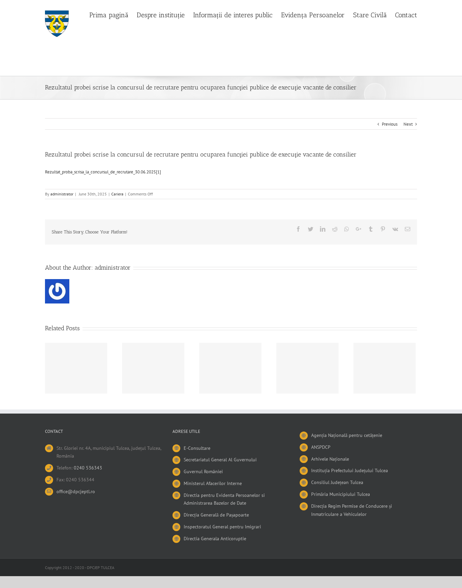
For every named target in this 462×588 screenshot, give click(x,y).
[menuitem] (113, 14)
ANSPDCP (320, 447)
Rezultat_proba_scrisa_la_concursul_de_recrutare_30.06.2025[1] (103, 172)
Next (408, 124)
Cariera (117, 193)
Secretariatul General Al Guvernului (220, 460)
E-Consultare (197, 448)
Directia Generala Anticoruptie (215, 539)
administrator (61, 193)
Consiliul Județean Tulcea (337, 482)
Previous (389, 124)
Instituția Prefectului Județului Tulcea (349, 470)
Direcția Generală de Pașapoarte (216, 515)
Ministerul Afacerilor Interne (213, 483)
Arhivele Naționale (330, 459)
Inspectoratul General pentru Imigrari (222, 527)
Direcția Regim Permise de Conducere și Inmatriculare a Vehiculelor (351, 510)
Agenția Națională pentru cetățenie (346, 435)
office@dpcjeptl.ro (75, 491)
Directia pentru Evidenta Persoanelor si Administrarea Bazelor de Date (224, 499)
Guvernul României (203, 471)
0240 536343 (88, 468)
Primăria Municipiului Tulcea (340, 494)
